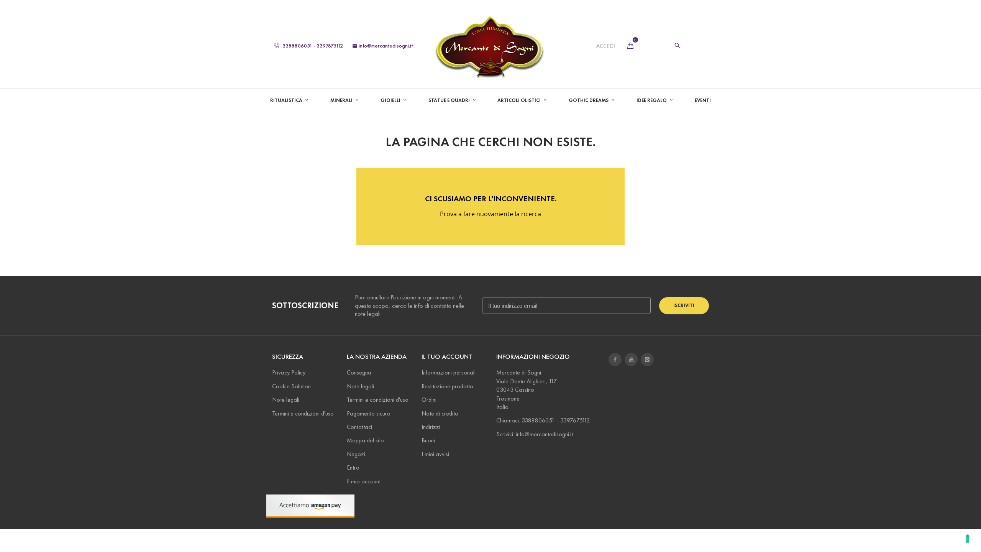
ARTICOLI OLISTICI (519, 100)
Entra (353, 467)
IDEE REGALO (652, 100)
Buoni (428, 440)
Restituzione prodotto (447, 386)
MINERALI (342, 100)
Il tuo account (447, 357)
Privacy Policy (288, 372)
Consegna (359, 372)
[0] (630, 46)
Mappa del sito (365, 440)
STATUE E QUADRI (449, 100)
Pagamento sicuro (368, 413)
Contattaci (359, 426)
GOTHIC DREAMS (589, 100)
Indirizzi (431, 426)
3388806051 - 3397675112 (312, 46)
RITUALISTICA (286, 100)
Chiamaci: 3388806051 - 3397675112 (543, 420)
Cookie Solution (291, 386)
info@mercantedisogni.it (382, 46)
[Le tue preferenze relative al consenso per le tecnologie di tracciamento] (967, 538)
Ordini (429, 399)
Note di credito (440, 413)
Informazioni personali (449, 372)
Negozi (356, 454)
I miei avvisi (435, 454)
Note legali (285, 399)
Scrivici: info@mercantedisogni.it (534, 434)
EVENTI (703, 100)
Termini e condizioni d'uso (303, 413)
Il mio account (364, 481)
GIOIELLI (391, 100)
